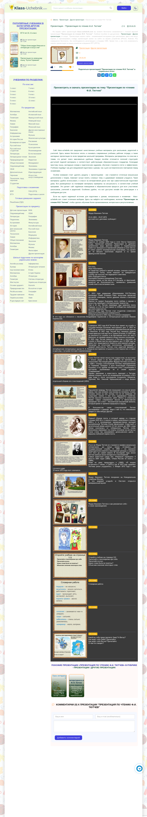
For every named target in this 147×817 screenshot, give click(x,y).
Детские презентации (18, 210)
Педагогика (14, 219)
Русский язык (15, 145)
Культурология (34, 147)
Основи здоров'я (16, 285)
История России (16, 139)
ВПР (12, 191)
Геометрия (14, 118)
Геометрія (14, 279)
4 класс (13, 97)
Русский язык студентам (15, 150)
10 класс (31, 97)
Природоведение (17, 160)
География (14, 127)
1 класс (13, 88)
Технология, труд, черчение (17, 179)
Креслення (32, 301)
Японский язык (34, 127)
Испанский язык (34, 115)
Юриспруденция (34, 172)
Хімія (30, 298)
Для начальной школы (16, 230)
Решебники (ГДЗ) (17, 202)
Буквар (13, 267)
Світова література (36, 279)
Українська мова (16, 298)
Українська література (37, 282)
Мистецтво (14, 282)
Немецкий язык (34, 121)
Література (32, 276)
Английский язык (35, 111)
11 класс (31, 101)
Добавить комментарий (68, 738)
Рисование (32, 141)
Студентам (14, 183)
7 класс (31, 88)
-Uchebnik (30, 8)
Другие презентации (36, 254)
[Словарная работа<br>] (70, 604)
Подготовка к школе (36, 194)
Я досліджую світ (17, 301)
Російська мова (16, 291)
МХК (30, 210)
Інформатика (33, 264)
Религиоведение (34, 151)
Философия (33, 250)
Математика (15, 111)
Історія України (34, 273)
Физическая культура (36, 138)
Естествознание (34, 154)
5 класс (13, 101)
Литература (14, 154)
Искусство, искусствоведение (35, 176)
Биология (13, 130)
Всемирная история (18, 142)
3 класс (13, 94)
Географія (32, 291)
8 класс (31, 91)
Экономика (32, 166)
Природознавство (17, 288)
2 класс (13, 91)
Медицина (32, 235)
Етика (30, 270)
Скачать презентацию (85, 63)
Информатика (15, 133)
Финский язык (33, 124)
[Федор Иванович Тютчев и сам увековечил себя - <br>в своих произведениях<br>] (70, 524)
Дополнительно (16, 172)
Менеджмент (33, 163)
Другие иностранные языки (36, 131)
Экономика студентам (37, 169)
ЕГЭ (11, 194)
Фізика (31, 295)
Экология (32, 157)
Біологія (31, 285)
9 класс (31, 94)
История (13, 226)
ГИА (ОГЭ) (32, 191)
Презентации (63, 20)
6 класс (13, 104)
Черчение (14, 175)
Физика (13, 121)
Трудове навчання (17, 295)
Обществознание (17, 163)
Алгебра (13, 115)
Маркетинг (32, 160)
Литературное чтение (18, 157)
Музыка (31, 135)
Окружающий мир (17, 166)
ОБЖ (12, 169)
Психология (33, 144)
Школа (55, 20)
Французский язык (35, 118)
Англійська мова (16, 264)
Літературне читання (36, 267)
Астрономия (15, 136)
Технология (14, 234)
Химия (12, 124)
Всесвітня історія (35, 288)
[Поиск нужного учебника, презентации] (111, 8)
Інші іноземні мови (17, 270)
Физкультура (33, 223)
